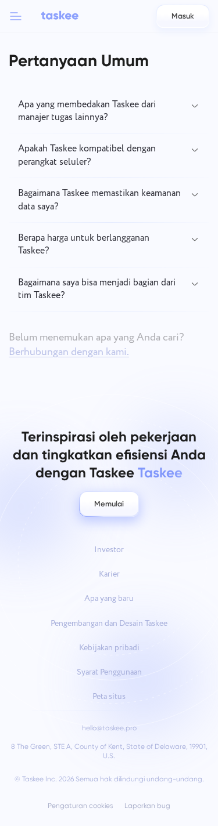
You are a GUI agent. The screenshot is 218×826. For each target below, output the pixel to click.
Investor (109, 550)
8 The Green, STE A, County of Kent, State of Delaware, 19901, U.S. (109, 751)
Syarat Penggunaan (109, 672)
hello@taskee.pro (109, 728)
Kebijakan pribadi (109, 648)
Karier (109, 574)
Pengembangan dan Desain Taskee (109, 623)
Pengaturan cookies (80, 806)
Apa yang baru (109, 598)
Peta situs (109, 696)
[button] (16, 16)
